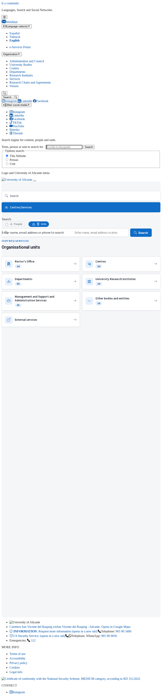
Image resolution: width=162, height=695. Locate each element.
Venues (14, 86)
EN (15, 26)
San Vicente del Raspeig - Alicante (69, 626)
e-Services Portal (19, 47)
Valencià (14, 37)
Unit (12, 164)
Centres (14, 68)
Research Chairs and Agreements (30, 82)
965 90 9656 (109, 636)
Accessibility (17, 658)
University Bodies (20, 64)
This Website (18, 156)
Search (89, 147)
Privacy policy (18, 663)
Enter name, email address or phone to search (33, 232)
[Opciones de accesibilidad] (4, 17)
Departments (17, 71)
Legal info (15, 672)
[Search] (4, 93)
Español (14, 33)
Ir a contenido (10, 3)
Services (14, 79)
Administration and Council (26, 61)
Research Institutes (21, 75)
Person (14, 160)
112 (33, 640)
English (14, 40)
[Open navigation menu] (34, 180)
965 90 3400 (123, 631)
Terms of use (17, 654)
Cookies (14, 667)
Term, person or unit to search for (22, 147)
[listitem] (41, 264)
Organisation (10, 54)
